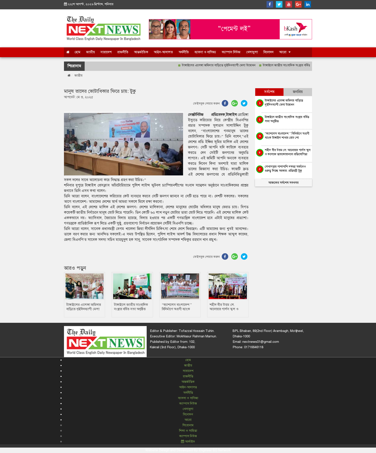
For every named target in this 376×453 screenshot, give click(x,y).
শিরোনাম (188, 425)
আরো (282, 52)
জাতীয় (90, 52)
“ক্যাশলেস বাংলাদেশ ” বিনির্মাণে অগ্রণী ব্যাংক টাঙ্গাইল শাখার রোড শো (178, 309)
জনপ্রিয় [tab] (298, 92)
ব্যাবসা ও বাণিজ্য (205, 52)
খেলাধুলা (252, 52)
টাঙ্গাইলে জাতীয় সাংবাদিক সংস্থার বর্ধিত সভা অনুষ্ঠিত (284, 65)
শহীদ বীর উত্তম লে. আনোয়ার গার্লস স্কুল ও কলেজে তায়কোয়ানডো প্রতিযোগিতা (288, 152)
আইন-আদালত (163, 52)
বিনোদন (269, 52)
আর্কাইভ (189, 441)
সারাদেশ (106, 52)
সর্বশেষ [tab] (269, 92)
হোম (77, 52)
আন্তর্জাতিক (141, 52)
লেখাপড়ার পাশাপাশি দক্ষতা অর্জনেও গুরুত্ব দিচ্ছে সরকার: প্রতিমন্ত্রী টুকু (285, 169)
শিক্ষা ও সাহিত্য (188, 431)
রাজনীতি (122, 52)
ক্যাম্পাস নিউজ (231, 52)
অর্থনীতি (184, 52)
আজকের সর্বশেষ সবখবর (283, 183)
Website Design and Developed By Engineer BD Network (188, 450)
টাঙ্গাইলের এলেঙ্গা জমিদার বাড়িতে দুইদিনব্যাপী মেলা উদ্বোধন (208, 65)
